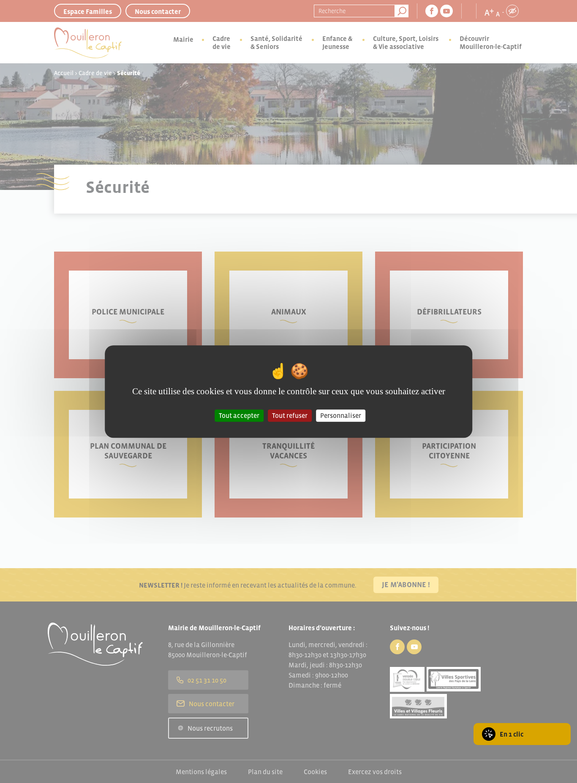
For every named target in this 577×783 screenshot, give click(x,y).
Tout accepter (239, 415)
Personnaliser (340, 415)
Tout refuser (290, 415)
